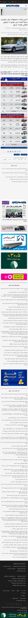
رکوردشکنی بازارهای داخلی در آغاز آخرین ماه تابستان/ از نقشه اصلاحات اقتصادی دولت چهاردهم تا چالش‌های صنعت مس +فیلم (14, 506)
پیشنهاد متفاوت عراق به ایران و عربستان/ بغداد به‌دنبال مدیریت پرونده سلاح (14, 402)
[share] (12, 604)
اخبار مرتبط (14, 166)
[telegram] (10, 152)
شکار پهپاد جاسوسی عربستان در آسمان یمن (19, 446)
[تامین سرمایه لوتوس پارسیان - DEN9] (14, 260)
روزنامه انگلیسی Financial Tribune (19, 585)
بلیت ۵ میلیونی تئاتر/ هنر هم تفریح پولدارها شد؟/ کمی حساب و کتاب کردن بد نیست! (14, 466)
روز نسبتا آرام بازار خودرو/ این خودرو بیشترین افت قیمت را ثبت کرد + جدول (14, 169)
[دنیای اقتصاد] (12, 6)
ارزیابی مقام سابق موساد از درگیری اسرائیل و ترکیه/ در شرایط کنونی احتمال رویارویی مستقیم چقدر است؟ (15, 341)
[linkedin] (13, 152)
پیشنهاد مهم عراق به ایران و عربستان (20, 463)
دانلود (3, 111)
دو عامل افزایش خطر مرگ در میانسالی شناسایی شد (18, 292)
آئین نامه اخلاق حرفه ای (20, 600)
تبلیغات (17, 590)
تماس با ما (23, 590)
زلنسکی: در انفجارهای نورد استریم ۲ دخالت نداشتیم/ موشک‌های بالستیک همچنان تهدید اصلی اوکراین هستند (15, 470)
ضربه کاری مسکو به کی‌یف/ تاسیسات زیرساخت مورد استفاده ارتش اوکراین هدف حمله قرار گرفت (15, 355)
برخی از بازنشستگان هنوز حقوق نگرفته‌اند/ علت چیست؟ (17, 361)
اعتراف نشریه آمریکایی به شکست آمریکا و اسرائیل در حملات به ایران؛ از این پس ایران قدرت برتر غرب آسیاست (14, 554)
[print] (8, 152)
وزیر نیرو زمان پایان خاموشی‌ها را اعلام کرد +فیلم (18, 509)
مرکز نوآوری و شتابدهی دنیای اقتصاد (18, 578)
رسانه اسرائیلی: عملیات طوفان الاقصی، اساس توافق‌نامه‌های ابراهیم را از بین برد (14, 414)
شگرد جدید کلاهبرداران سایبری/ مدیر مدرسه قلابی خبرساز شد (16, 515)
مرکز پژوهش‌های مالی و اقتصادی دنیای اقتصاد (16, 580)
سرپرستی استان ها (6, 590)
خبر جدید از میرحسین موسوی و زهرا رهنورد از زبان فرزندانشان (15, 350)
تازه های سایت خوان (14, 391)
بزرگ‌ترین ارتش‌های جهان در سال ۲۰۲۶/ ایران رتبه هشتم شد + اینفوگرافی (15, 425)
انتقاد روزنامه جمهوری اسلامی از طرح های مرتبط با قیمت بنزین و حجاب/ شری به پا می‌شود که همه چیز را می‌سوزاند (15, 406)
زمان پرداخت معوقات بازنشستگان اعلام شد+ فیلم (18, 329)
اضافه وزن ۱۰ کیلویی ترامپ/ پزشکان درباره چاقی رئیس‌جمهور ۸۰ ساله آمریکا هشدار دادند (14, 488)
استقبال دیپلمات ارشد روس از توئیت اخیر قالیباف (18, 344)
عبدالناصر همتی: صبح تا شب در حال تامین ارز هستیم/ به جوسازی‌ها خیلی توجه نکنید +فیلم (14, 492)
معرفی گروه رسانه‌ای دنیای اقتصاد (19, 566)
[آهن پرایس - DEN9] (14, 242)
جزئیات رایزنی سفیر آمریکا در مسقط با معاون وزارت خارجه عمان (15, 545)
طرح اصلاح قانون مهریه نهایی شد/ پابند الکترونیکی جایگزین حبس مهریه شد (14, 300)
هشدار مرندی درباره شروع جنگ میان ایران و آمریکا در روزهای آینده (15, 431)
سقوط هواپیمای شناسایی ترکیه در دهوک (20, 557)
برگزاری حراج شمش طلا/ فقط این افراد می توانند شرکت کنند (16, 473)
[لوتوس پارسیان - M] (14, 615)
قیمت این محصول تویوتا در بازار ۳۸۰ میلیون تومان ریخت (16, 177)
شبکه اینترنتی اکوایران (21, 568)
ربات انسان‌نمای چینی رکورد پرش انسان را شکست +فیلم (17, 495)
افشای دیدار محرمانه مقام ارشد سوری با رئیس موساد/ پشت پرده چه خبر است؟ (14, 443)
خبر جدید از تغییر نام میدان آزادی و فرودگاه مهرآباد (17, 318)
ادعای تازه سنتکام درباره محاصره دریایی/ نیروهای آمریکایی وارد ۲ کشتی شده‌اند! (14, 502)
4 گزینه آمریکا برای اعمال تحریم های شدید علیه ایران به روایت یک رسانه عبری (14, 394)
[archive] (7, 604)
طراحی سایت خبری (22, 612)
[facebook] (17, 152)
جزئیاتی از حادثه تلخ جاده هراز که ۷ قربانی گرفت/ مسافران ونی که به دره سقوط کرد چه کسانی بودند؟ (14, 323)
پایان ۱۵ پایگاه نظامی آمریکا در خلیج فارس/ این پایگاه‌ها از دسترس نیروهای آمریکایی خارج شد (15, 548)
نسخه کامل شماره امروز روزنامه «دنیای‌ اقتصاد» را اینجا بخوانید (14, 220)
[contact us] (9, 604)
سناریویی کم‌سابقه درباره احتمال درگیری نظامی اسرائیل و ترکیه (16, 358)
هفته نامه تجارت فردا (11, 568)
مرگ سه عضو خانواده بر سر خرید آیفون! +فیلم (18, 551)
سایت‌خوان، (22, 147)
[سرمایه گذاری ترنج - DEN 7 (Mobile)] (14, 12)
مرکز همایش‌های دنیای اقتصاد (9, 576)
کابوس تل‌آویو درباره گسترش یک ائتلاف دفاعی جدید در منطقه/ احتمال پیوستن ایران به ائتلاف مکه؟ (14, 537)
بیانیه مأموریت (15, 598)
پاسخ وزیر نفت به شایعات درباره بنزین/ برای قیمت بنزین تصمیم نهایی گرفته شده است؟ (14, 337)
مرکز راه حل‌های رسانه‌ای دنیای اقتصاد (18, 583)
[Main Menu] (26, 6)
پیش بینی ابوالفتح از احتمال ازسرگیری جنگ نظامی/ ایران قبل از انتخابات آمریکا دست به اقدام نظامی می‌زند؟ (14, 398)
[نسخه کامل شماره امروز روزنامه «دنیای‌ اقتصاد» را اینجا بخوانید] (14, 208)
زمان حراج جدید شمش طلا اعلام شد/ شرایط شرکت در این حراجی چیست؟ (15, 364)
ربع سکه (23, 1)
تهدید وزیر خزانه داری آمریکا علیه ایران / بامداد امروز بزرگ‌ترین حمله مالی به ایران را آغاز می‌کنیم (14, 304)
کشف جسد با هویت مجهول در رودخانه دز (19, 528)
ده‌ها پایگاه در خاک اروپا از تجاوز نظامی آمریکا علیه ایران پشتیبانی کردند (14, 312)
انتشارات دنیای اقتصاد (21, 576)
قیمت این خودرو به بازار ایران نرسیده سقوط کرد (18, 179)
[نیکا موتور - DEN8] (14, 228)
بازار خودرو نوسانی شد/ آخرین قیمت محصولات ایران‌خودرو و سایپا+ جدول (14, 173)
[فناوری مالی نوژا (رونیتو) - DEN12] (14, 378)
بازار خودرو (17, 154)
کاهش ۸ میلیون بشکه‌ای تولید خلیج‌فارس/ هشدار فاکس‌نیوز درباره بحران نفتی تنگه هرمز (15, 512)
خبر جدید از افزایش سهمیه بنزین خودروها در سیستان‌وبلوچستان (15, 326)
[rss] (14, 604)
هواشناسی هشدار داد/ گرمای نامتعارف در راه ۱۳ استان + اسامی (15, 352)
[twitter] (15, 152)
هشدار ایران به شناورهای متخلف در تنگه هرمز (19, 482)
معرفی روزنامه (22, 598)
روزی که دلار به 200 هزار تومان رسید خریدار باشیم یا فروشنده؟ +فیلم (14, 542)
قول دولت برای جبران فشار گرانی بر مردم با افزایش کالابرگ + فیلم (15, 428)
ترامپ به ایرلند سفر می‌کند (22, 457)
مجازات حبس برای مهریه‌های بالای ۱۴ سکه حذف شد (17, 307)
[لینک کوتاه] (20, 152)
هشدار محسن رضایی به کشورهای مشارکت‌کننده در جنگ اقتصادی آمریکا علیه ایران (14, 498)
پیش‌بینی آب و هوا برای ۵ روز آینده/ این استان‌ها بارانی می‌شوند (15, 320)
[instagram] (21, 604)
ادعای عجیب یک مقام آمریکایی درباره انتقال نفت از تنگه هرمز (16, 524)
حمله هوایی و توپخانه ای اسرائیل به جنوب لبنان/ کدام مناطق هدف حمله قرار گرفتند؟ (14, 460)
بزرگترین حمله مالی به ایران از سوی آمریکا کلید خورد (17, 417)
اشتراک (13, 590)
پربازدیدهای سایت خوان (14, 285)
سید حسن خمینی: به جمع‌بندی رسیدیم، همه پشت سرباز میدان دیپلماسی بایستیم (14, 289)
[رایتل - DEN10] (14, 277)
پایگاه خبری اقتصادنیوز (21, 571)
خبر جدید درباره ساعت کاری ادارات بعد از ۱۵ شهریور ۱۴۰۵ (16, 309)
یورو (11, 1)
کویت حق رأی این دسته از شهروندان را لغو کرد (18, 422)
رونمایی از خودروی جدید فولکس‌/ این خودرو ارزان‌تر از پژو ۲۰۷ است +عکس (14, 434)
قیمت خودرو (24, 154)
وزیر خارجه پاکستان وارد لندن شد (21, 479)
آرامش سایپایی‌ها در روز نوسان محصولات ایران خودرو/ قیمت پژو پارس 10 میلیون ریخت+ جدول (14, 73)
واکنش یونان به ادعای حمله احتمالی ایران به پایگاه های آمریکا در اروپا (14, 420)
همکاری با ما (23, 593)
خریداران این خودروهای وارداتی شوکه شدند (19, 181)
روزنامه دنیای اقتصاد (7, 566)
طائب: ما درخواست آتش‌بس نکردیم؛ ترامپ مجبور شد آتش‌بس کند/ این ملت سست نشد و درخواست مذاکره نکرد (14, 476)
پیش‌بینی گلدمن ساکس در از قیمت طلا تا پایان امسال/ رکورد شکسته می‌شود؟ (14, 347)
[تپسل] (1, 78)
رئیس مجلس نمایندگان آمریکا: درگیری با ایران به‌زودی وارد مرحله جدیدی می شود (14, 485)
